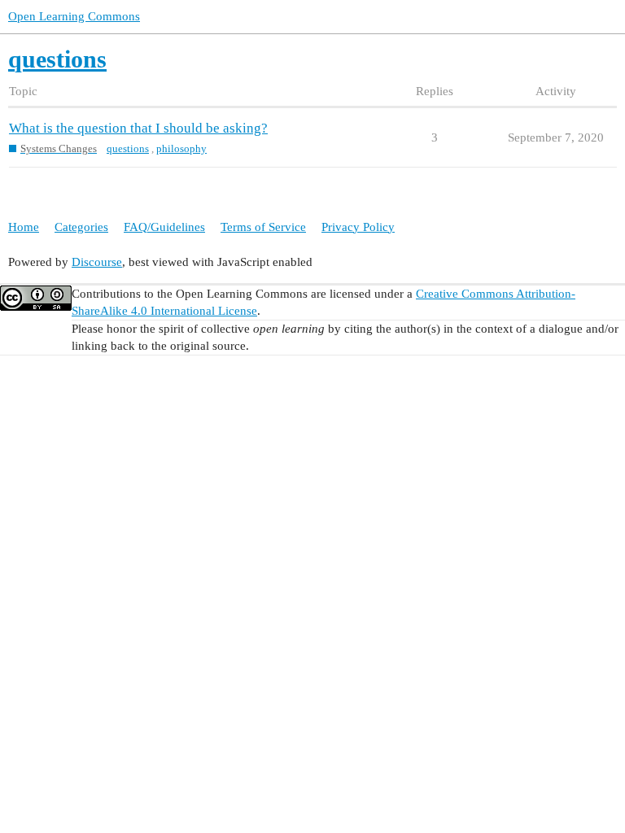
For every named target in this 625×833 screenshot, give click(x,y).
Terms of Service (263, 226)
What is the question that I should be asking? (138, 128)
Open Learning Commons (74, 16)
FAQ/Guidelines (164, 226)
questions (128, 148)
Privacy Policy (358, 226)
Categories (81, 226)
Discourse (97, 261)
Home (23, 226)
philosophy (181, 148)
